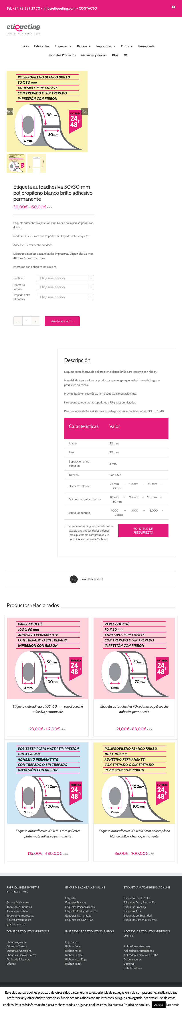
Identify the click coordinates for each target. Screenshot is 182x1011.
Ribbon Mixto (73, 950)
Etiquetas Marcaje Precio (21, 955)
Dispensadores (132, 959)
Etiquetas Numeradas (78, 915)
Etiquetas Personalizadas (80, 907)
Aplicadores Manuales (137, 946)
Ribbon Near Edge (76, 959)
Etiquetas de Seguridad (138, 915)
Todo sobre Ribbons (18, 911)
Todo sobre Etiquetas (19, 907)
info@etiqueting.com (59, 8)
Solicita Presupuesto (19, 919)
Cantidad (19, 278)
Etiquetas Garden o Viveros (140, 919)
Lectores (129, 963)
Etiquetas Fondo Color (137, 898)
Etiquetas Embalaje (135, 907)
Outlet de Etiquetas (18, 959)
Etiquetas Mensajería (19, 950)
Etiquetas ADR (132, 911)
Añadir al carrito (62, 321)
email (122, 411)
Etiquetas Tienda (17, 946)
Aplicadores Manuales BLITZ (141, 955)
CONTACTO (88, 8)
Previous (10, 111)
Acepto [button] (158, 1005)
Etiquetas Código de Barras (81, 911)
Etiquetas (70, 898)
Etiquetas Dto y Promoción (140, 902)
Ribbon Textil (73, 963)
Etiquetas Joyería (17, 942)
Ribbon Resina (74, 955)
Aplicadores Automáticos (139, 950)
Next (84, 111)
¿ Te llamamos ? (16, 924)
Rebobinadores (133, 968)
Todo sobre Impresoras (20, 915)
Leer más (172, 1005)
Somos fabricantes (18, 902)
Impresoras (71, 942)
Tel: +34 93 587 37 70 (23, 8)
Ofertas (11, 963)
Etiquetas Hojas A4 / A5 (79, 919)
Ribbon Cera (72, 946)
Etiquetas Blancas (75, 902)
